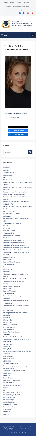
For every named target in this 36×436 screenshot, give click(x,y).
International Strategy (10, 404)
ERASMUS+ (6, 387)
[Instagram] (28, 13)
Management (7, 175)
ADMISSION (7, 361)
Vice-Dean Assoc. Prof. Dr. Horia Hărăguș (16, 250)
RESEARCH (6, 375)
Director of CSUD (8, 211)
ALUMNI (19, 2)
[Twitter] (24, 13)
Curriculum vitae (13, 117)
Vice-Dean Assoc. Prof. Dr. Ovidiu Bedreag (16, 252)
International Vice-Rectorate (12, 385)
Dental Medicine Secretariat (11, 286)
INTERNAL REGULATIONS (11, 213)
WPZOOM (23, 432)
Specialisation (7, 373)
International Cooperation (11, 407)
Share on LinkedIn (19, 134)
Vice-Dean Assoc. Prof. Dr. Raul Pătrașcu (16, 339)
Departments (7, 259)
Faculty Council (8, 310)
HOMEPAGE (7, 168)
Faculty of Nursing (9, 327)
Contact (8, 10)
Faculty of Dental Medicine (11, 262)
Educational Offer (8, 317)
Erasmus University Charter (11, 392)
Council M (6, 255)
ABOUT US (6, 170)
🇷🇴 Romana (24, 10)
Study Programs (8, 344)
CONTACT (6, 414)
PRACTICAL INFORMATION (11, 380)
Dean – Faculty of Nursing (11, 332)
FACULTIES (6, 228)
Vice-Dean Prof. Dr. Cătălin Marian (13, 240)
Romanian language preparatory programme (17, 351)
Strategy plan (7, 269)
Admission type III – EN (10, 363)
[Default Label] (32, 13)
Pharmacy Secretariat (10, 325)
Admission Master (9, 368)
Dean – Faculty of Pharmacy (12, 296)
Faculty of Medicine (9, 230)
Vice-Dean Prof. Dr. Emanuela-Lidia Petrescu (17, 279)
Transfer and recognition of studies (14, 370)
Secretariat (6, 346)
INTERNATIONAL (8, 383)
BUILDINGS (6, 216)
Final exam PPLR (8, 356)
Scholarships (7, 409)
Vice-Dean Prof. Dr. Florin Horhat (13, 337)
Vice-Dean (6, 238)
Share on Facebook (19, 130)
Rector (5, 177)
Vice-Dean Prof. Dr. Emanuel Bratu (13, 281)
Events (12, 2)
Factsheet (6, 412)
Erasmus (26, 2)
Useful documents (9, 397)
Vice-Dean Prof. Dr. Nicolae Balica (13, 243)
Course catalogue (8, 399)
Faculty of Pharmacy (9, 291)
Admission (6, 354)
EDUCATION (7, 226)
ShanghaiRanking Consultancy (12, 223)
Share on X (19, 127)
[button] (4, 35)
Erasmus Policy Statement (11, 395)
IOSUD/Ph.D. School (9, 349)
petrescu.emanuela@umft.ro (17, 113)
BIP (4, 390)
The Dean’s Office (8, 233)
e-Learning (8, 6)
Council (5, 284)
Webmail (15, 10)
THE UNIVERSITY (8, 173)
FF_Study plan (7, 320)
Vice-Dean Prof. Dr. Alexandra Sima (14, 245)
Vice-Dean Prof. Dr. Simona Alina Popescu (16, 247)
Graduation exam (8, 358)
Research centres (8, 378)
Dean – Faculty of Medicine (11, 235)
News (6, 2)
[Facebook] (20, 13)
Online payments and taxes (21, 6)
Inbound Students (8, 402)
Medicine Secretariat (9, 257)
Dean (5, 267)
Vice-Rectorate (7, 180)
